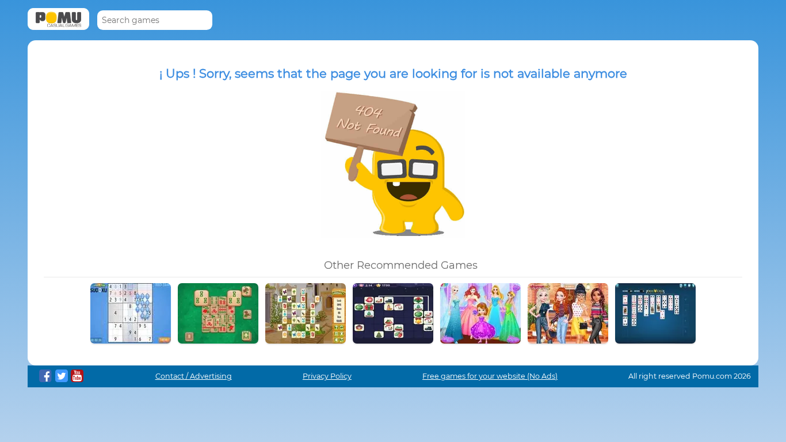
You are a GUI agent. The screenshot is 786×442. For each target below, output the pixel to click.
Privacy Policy (327, 376)
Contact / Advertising (193, 376)
